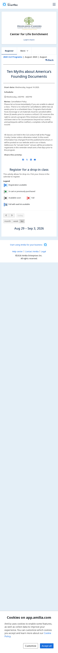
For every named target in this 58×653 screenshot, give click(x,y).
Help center (17, 251)
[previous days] (6, 215)
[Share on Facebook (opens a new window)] (23, 159)
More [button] (22, 50)
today (20, 215)
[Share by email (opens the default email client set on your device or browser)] (35, 159)
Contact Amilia (32, 251)
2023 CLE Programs (12, 57)
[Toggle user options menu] (54, 4)
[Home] (10, 4)
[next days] (12, 215)
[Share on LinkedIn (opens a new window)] (31, 159)
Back (51, 60)
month (8, 221)
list (22, 221)
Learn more (29, 39)
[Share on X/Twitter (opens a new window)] (27, 159)
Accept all (47, 645)
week (15, 221)
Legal (43, 251)
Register (9, 50)
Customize (30, 645)
